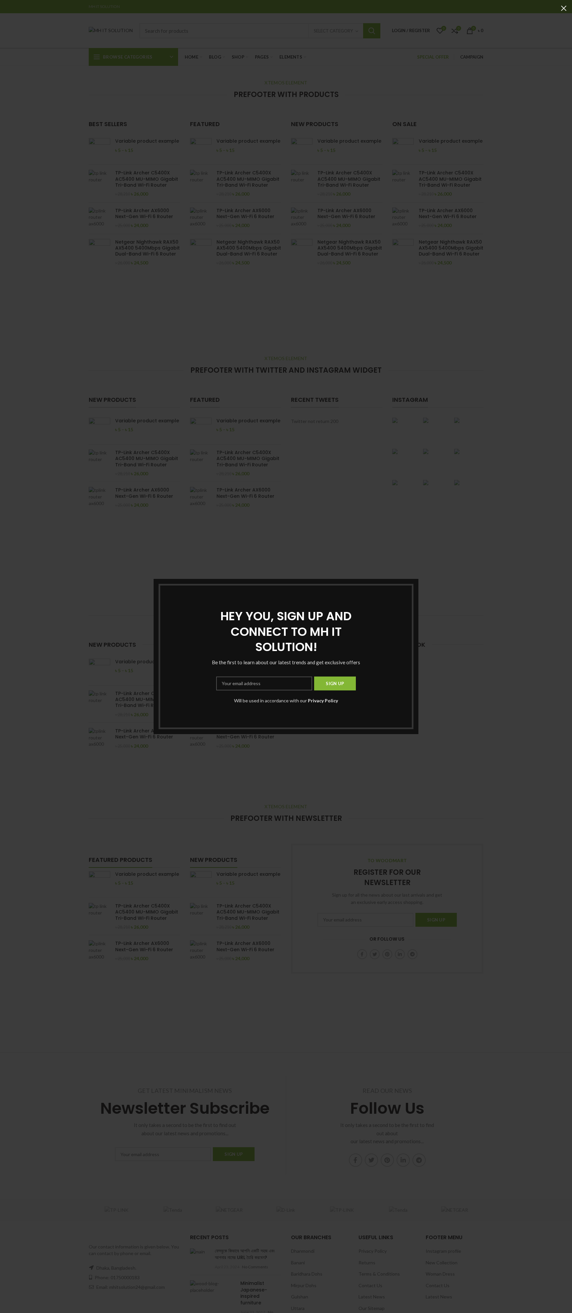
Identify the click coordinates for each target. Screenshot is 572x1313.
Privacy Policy (323, 700)
